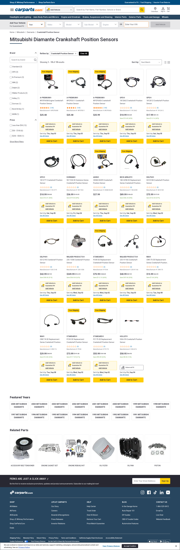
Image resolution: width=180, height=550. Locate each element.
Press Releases (57, 519)
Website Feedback (163, 519)
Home (12, 32)
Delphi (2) (16, 88)
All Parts (13, 511)
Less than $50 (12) (19, 125)
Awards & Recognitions (60, 515)
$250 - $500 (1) (18, 136)
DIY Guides (126, 515)
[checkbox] (11, 67)
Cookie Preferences (16, 541)
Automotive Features (130, 524)
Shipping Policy (15, 538)
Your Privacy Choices (38, 541)
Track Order (91, 511)
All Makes (13, 506)
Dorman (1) (16, 104)
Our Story (55, 506)
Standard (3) (17, 67)
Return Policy (41, 538)
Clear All (83, 54)
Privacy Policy (53, 538)
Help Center (91, 506)
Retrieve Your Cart (94, 519)
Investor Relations (58, 524)
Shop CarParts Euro (17, 524)
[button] (64, 54)
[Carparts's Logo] (29, 10)
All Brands (14, 515)
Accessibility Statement (114, 538)
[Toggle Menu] (12, 10)
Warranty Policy (28, 538)
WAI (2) (15, 82)
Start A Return (92, 515)
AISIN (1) (15, 114)
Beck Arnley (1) (18, 109)
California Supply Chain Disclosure (91, 538)
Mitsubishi (21, 32)
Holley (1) (15, 98)
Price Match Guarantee (96, 524)
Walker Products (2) (19, 93)
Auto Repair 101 (128, 511)
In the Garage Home (129, 506)
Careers (54, 511)
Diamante (31, 32)
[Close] (176, 546)
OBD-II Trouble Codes (130, 519)
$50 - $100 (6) (17, 131)
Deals (12, 528)
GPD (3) (15, 72)
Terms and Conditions (68, 538)
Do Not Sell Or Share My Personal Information (63, 541)
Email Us (159, 511)
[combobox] (35, 24)
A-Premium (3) (18, 77)
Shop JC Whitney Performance (22, 519)
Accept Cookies (130, 546)
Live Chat (159, 515)
